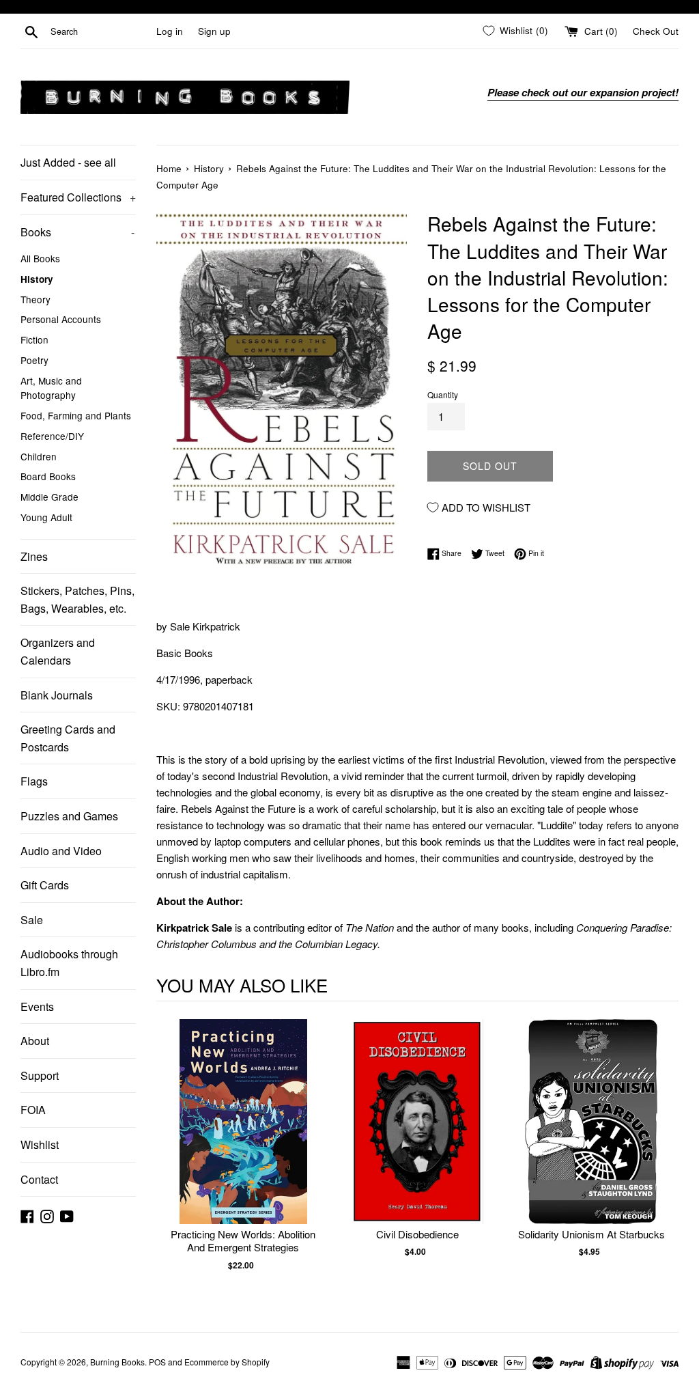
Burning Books (117, 1361)
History (36, 279)
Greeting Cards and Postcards (67, 738)
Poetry (34, 360)
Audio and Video (61, 851)
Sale (31, 920)
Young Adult (46, 517)
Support (39, 1075)
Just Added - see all (68, 162)
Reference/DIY (52, 436)
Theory (35, 299)
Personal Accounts (60, 319)
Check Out (656, 31)
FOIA (33, 1109)
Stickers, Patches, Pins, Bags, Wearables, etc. (77, 599)
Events (37, 1006)
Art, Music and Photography (51, 388)
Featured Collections (78, 197)
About (34, 1040)
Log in (169, 31)
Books (77, 232)
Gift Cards (44, 885)
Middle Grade (49, 496)
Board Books (48, 476)
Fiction (34, 339)
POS (157, 1361)
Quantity (442, 394)
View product (243, 1135)
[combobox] (100, 31)
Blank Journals (56, 695)
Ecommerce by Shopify (227, 1361)
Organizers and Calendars (57, 651)
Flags (34, 781)
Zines (34, 556)
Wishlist (39, 1144)
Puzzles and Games (69, 816)
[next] (665, 1158)
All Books (40, 258)
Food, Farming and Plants (75, 415)
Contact (39, 1179)
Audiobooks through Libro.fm (69, 962)
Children (38, 456)
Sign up (214, 31)
